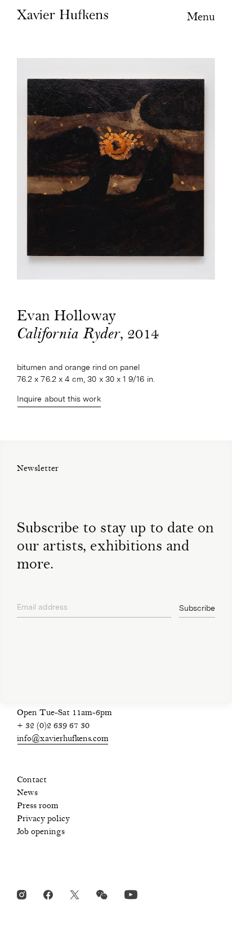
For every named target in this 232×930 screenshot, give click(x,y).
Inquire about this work (59, 398)
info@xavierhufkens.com (63, 739)
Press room (38, 806)
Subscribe (197, 607)
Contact (32, 780)
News (27, 793)
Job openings (41, 832)
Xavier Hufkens (62, 14)
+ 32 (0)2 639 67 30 (53, 726)
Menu (201, 18)
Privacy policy (43, 819)
